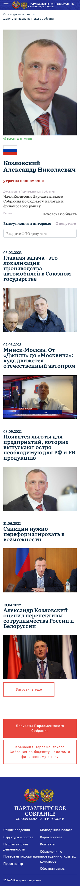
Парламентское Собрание (40, 812)
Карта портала (51, 837)
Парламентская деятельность (15, 846)
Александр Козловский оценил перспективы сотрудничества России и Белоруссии (38, 617)
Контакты (48, 844)
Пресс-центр (13, 864)
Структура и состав (16, 14)
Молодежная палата (56, 830)
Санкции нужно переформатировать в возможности (33, 534)
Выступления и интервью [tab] (27, 223)
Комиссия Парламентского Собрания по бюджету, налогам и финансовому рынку (40, 752)
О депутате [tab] (66, 223)
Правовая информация (21, 856)
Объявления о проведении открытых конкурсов (58, 857)
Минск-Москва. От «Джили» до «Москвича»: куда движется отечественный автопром (39, 357)
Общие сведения (16, 830)
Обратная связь (52, 869)
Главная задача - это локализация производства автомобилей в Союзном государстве (37, 268)
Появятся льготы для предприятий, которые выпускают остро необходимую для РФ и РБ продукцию (39, 447)
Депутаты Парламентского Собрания (29, 18)
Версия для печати (19, 138)
